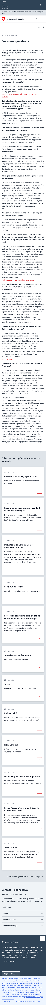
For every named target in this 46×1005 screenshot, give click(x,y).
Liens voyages (7, 359)
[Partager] (43, 27)
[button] (42, 938)
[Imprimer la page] (38, 27)
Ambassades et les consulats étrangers (18, 280)
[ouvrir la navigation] (43, 19)
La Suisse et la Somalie (15, 19)
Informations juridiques (34, 997)
